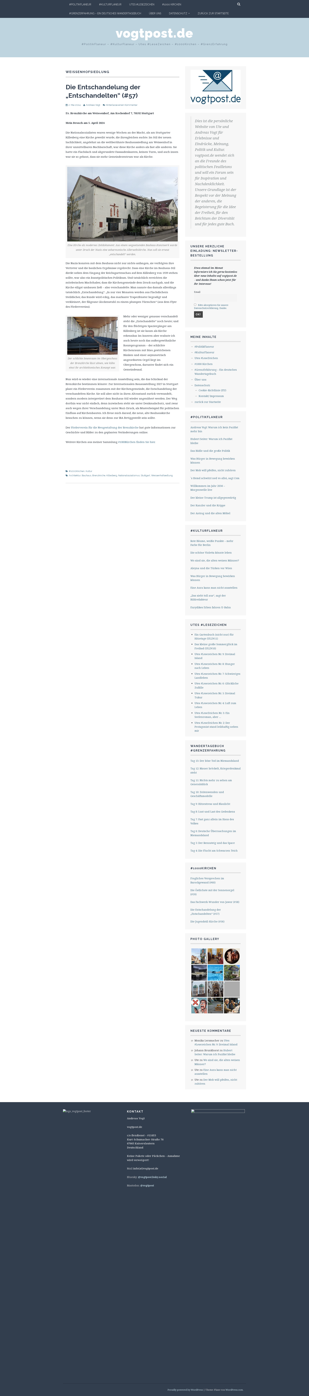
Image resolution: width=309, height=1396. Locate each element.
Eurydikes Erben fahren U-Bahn (210, 607)
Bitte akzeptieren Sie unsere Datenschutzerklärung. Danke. (211, 307)
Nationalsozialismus (129, 475)
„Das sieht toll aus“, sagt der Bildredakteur (208, 597)
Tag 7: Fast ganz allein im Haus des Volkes (212, 821)
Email (197, 292)
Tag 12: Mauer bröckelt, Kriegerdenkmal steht (215, 770)
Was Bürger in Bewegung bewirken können (212, 460)
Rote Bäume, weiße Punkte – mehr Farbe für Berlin (211, 543)
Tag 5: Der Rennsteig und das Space (212, 843)
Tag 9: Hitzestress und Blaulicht (210, 804)
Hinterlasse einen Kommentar (122, 105)
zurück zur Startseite (213, 13)
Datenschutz (178, 13)
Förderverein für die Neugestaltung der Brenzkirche (105, 427)
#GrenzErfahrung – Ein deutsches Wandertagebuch (105, 13)
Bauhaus (86, 475)
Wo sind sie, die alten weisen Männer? (214, 560)
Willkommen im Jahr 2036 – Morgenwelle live (207, 487)
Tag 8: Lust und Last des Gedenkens (212, 811)
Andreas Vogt (93, 105)
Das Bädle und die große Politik (210, 450)
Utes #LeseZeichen (141, 4)
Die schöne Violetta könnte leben (211, 552)
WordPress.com (234, 1389)
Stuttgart (145, 475)
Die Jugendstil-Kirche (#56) (207, 921)
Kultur (89, 471)
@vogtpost (147, 1185)
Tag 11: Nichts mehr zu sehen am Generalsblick (211, 782)
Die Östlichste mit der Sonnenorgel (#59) (212, 892)
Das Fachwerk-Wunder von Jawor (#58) (214, 902)
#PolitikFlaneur (80, 4)
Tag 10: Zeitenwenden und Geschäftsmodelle (207, 794)
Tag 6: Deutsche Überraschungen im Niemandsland (213, 833)
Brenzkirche (98, 475)
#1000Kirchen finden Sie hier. (137, 442)
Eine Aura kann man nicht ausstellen (213, 587)
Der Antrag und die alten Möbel (210, 513)
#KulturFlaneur (110, 4)
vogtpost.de (154, 33)
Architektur (75, 475)
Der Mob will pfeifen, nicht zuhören (213, 470)
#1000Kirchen (77, 471)
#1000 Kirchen (171, 4)
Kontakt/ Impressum (211, 396)
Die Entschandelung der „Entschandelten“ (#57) (205, 911)
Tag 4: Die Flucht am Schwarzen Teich (214, 850)
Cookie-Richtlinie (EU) (212, 390)
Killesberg (111, 475)
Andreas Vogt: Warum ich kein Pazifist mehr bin (214, 429)
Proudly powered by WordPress (185, 1389)
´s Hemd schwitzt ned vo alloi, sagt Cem (214, 478)
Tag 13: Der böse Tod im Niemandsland (214, 760)
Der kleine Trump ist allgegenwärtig (213, 497)
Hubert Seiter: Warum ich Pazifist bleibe (211, 441)
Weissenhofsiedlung (162, 475)
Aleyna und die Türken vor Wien (211, 568)
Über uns (155, 13)
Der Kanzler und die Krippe (207, 505)
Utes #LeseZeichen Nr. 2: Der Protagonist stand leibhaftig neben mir (216, 727)
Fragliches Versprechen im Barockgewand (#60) (207, 880)
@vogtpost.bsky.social (152, 1177)
